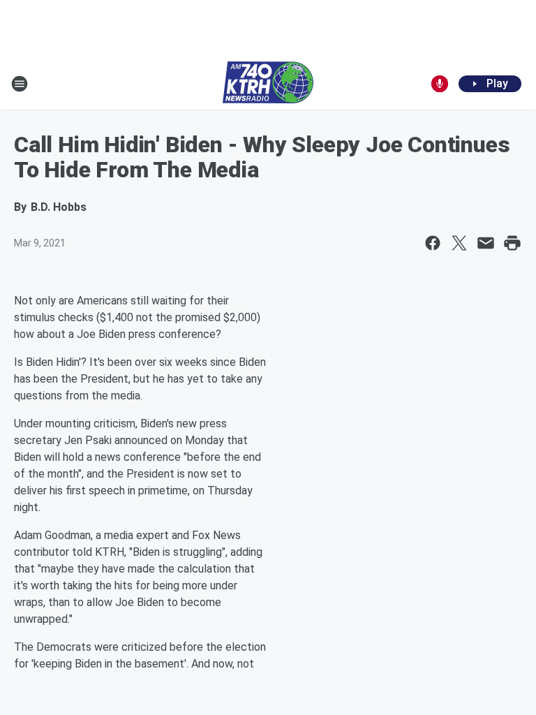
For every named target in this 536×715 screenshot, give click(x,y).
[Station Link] (268, 83)
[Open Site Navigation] (19, 83)
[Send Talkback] (439, 83)
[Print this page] (512, 243)
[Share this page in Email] (486, 243)
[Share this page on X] (459, 243)
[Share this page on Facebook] (432, 243)
